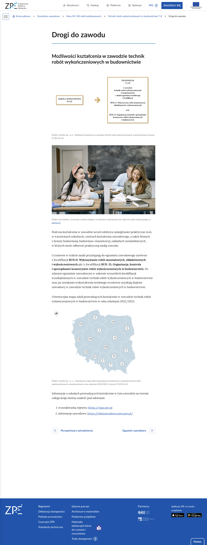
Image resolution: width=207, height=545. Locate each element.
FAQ (151, 5)
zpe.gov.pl (56, 223)
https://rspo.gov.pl (100, 407)
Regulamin (44, 506)
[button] (156, 5)
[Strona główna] (20, 509)
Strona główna (23, 16)
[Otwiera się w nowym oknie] (178, 515)
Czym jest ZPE (46, 522)
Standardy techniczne (50, 527)
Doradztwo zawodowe (48, 16)
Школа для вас (80, 506)
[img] (103, 101)
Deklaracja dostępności (51, 511)
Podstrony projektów (84, 517)
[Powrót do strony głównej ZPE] (16, 5)
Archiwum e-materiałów (85, 511)
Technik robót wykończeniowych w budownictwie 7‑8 (135, 16)
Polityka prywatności (50, 517)
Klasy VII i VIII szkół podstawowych (83, 16)
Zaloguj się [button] (171, 5)
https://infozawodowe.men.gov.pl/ (110, 413)
